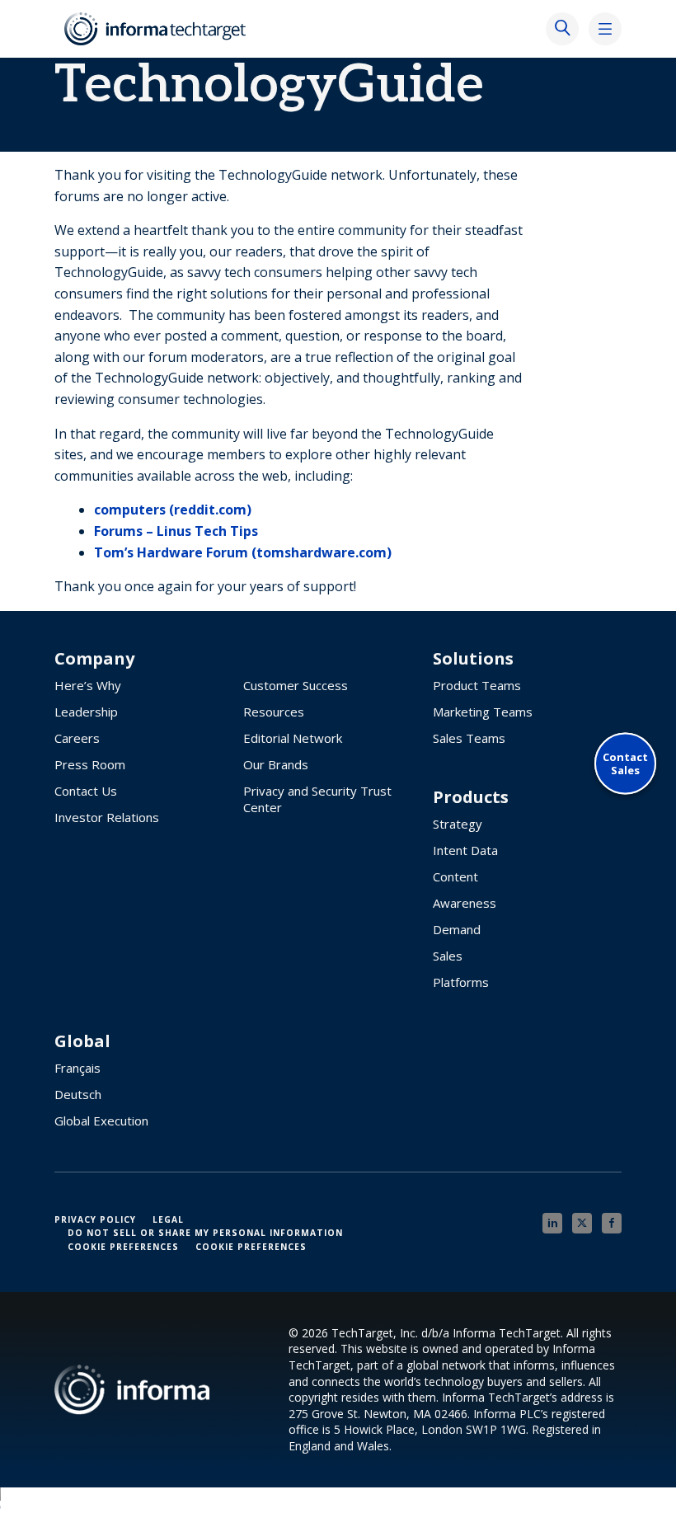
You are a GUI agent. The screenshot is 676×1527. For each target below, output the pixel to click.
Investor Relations (106, 817)
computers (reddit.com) (172, 509)
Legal (168, 1219)
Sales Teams (469, 738)
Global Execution (101, 1120)
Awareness (464, 903)
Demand (457, 929)
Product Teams (477, 685)
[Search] (562, 28)
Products (471, 797)
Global (82, 1041)
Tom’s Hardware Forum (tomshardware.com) (243, 552)
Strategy (457, 823)
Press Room (89, 764)
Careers (77, 738)
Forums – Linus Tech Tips (176, 531)
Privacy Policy (95, 1219)
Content (455, 876)
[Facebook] (612, 1223)
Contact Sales (625, 763)
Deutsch (77, 1094)
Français (77, 1068)
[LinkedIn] (552, 1223)
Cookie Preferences (123, 1247)
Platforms (461, 982)
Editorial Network (292, 738)
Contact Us (85, 790)
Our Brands (275, 764)
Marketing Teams (483, 711)
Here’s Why (87, 685)
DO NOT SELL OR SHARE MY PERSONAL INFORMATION (205, 1233)
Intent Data (465, 850)
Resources (273, 711)
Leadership (86, 711)
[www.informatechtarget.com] (156, 29)
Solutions (473, 659)
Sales (447, 955)
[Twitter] (582, 1223)
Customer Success (295, 685)
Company (94, 659)
